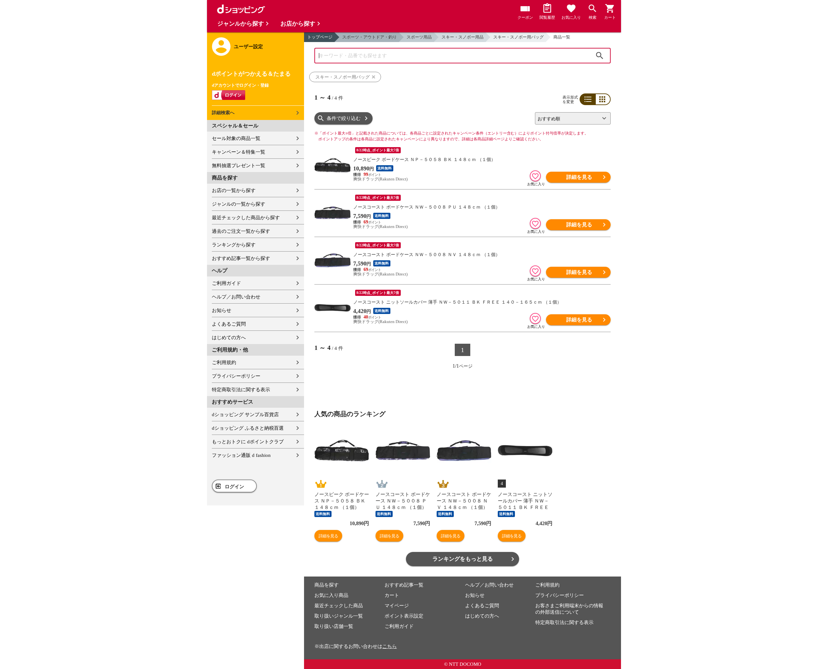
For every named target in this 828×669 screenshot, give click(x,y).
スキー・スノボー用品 (462, 37)
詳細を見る (579, 177)
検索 (599, 55)
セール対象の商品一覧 (236, 138)
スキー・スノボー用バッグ (518, 37)
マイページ (397, 605)
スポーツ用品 (419, 37)
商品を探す (326, 585)
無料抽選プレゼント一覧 (238, 165)
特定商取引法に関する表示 (241, 389)
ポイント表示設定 (404, 616)
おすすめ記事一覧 (404, 585)
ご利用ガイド (226, 283)
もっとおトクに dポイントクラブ (248, 441)
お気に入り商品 (331, 595)
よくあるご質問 (229, 324)
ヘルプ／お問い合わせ (236, 296)
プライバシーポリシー (236, 376)
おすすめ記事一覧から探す (241, 258)
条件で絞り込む (344, 118)
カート (392, 595)
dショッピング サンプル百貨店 (245, 414)
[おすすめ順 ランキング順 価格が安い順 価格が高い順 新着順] (570, 118)
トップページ (319, 37)
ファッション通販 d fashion (241, 455)
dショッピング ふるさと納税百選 (248, 428)
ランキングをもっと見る (462, 559)
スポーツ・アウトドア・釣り (369, 37)
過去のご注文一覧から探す (241, 231)
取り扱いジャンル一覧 (338, 616)
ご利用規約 (224, 362)
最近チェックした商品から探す (246, 217)
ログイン (234, 486)
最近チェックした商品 (338, 605)
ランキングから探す (234, 244)
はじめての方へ (229, 337)
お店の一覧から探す (234, 190)
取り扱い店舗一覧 (333, 626)
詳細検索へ (223, 112)
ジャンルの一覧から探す (238, 204)
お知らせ (221, 310)
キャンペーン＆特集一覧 (238, 152)
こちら (389, 646)
